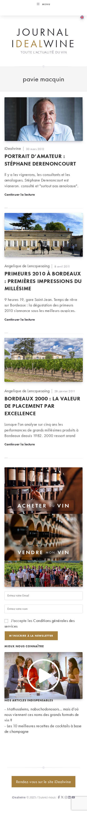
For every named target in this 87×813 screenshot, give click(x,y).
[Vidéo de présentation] (43, 674)
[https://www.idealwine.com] (43, 490)
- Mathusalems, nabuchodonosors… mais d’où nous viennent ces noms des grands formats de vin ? (41, 714)
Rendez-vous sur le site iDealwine (43, 781)
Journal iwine (43, 38)
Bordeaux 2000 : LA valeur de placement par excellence (42, 406)
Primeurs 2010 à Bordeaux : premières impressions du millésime (43, 281)
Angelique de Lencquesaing (27, 265)
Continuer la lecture (19, 194)
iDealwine (12, 148)
